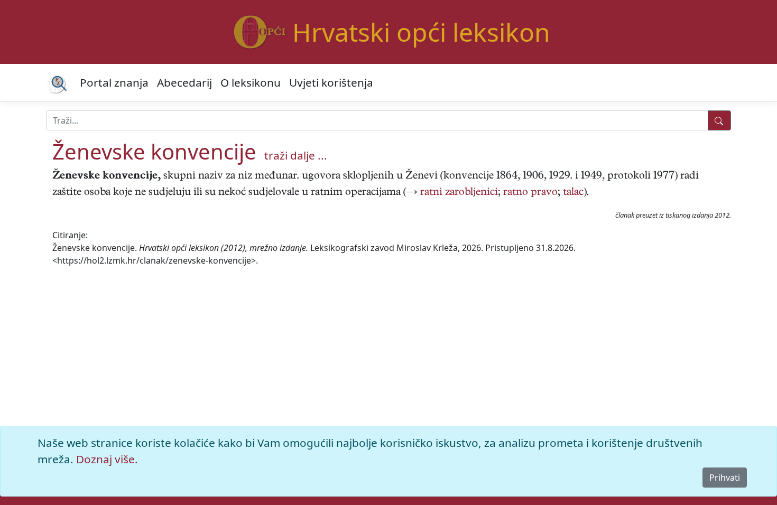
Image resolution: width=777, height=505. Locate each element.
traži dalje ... (295, 155)
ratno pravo (530, 193)
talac (573, 193)
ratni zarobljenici (459, 193)
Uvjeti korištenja (331, 82)
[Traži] (719, 120)
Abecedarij (184, 82)
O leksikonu (250, 82)
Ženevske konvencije (154, 151)
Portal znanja (114, 82)
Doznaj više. (107, 459)
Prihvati (724, 477)
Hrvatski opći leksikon (421, 32)
